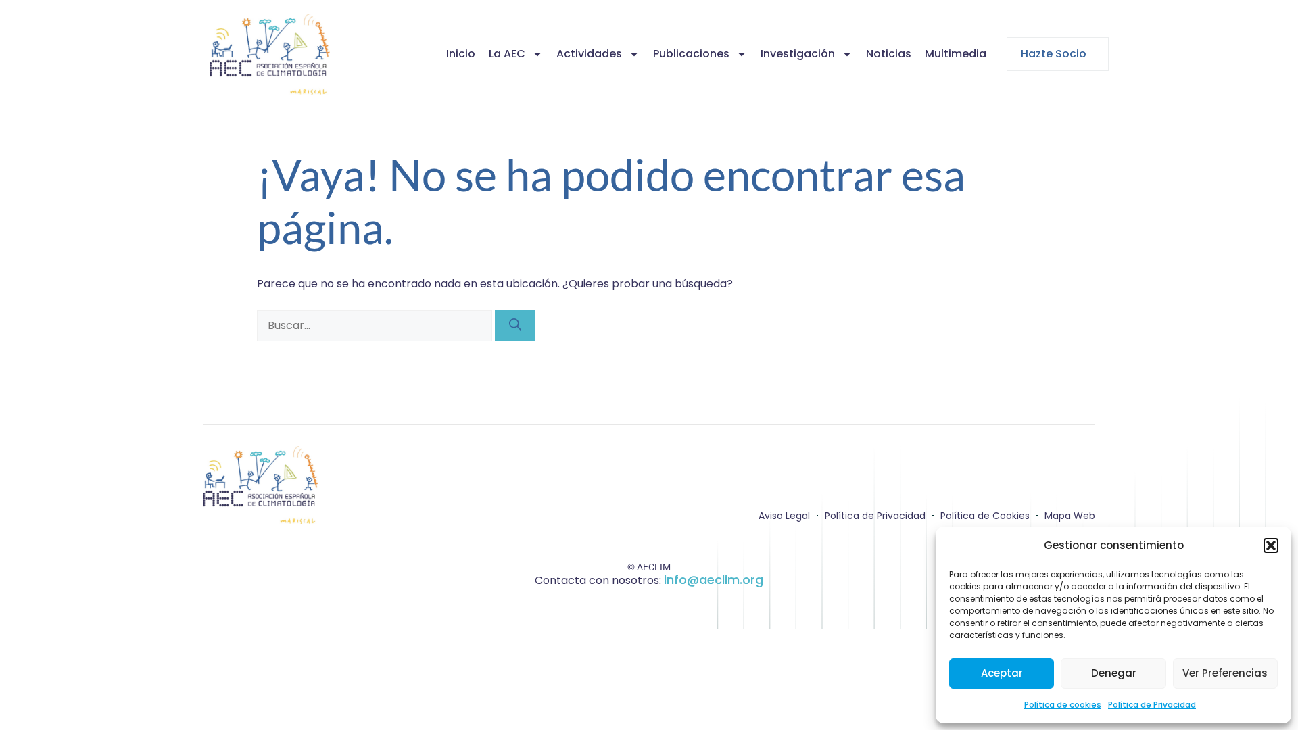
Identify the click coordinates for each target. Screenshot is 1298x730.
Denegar (1113, 673)
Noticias (888, 54)
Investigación (798, 54)
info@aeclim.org (713, 579)
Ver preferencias (1225, 673)
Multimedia (955, 54)
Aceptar (1002, 673)
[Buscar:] (376, 325)
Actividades (589, 54)
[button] (1271, 545)
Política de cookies (1062, 704)
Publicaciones (691, 54)
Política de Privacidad (1152, 704)
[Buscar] (515, 325)
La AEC (507, 54)
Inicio (460, 54)
